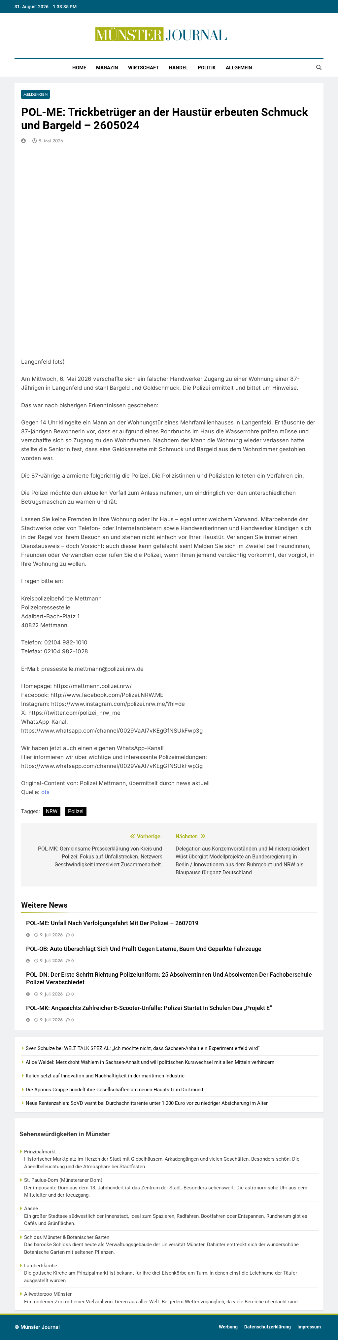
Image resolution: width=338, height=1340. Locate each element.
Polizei (76, 811)
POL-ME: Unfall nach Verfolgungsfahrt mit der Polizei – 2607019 (112, 923)
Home (79, 68)
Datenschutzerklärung (267, 1327)
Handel (178, 68)
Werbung (228, 1327)
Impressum (309, 1327)
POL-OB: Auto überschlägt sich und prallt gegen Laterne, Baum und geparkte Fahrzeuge (143, 949)
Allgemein (239, 68)
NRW (51, 811)
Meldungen (35, 94)
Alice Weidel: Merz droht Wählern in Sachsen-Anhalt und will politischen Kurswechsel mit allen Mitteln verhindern (150, 1062)
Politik (207, 68)
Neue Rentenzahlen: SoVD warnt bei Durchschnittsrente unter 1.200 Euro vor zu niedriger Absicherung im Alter (147, 1103)
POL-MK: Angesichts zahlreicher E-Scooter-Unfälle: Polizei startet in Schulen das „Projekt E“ (149, 1008)
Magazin (107, 68)
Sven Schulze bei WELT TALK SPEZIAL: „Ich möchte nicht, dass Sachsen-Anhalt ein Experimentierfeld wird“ (142, 1048)
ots (45, 792)
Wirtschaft (143, 68)
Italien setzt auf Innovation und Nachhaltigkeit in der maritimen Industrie (105, 1076)
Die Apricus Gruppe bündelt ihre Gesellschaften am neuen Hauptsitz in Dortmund (114, 1090)
